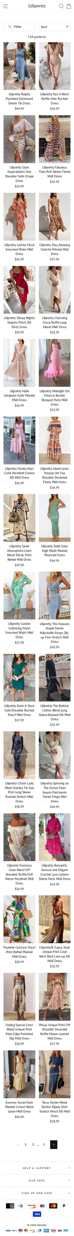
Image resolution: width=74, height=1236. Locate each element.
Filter (18, 26)
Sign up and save (37, 1193)
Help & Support (37, 1168)
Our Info (37, 1180)
